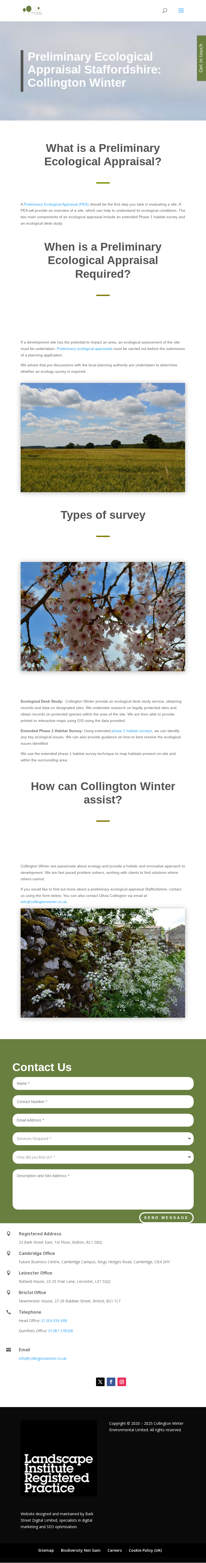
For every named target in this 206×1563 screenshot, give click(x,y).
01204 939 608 (54, 1320)
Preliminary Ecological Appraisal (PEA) (57, 204)
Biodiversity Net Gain (81, 1550)
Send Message (166, 1217)
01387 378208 (60, 1330)
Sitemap (46, 1550)
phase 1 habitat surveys (132, 731)
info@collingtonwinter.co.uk (44, 902)
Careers (115, 1550)
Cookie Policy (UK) (145, 1550)
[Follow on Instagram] (121, 1382)
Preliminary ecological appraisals (84, 348)
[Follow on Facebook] (111, 1382)
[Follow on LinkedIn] (87, 1382)
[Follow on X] (100, 1382)
